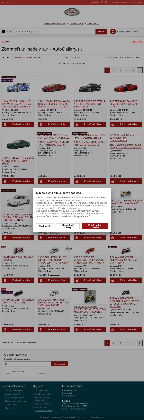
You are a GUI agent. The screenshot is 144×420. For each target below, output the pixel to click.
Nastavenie (45, 226)
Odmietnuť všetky (67, 226)
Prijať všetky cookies (94, 226)
